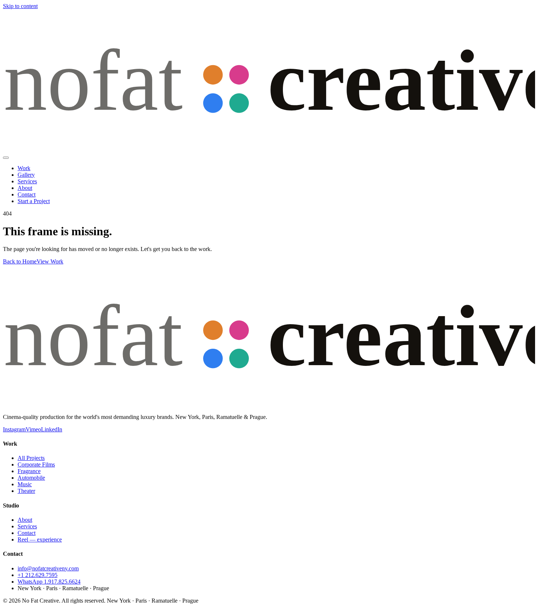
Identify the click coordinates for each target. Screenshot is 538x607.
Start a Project (34, 201)
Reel (40, 539)
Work (24, 168)
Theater (26, 491)
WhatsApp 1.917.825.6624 (49, 581)
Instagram (14, 429)
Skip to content (20, 6)
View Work (50, 261)
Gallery (26, 175)
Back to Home (20, 261)
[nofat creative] (269, 149)
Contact (27, 194)
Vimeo (33, 429)
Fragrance (29, 471)
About (25, 188)
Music (25, 484)
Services (27, 181)
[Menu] (6, 158)
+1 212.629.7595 (37, 575)
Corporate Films (36, 464)
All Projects (31, 458)
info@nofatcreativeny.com (48, 568)
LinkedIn (51, 429)
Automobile (31, 478)
